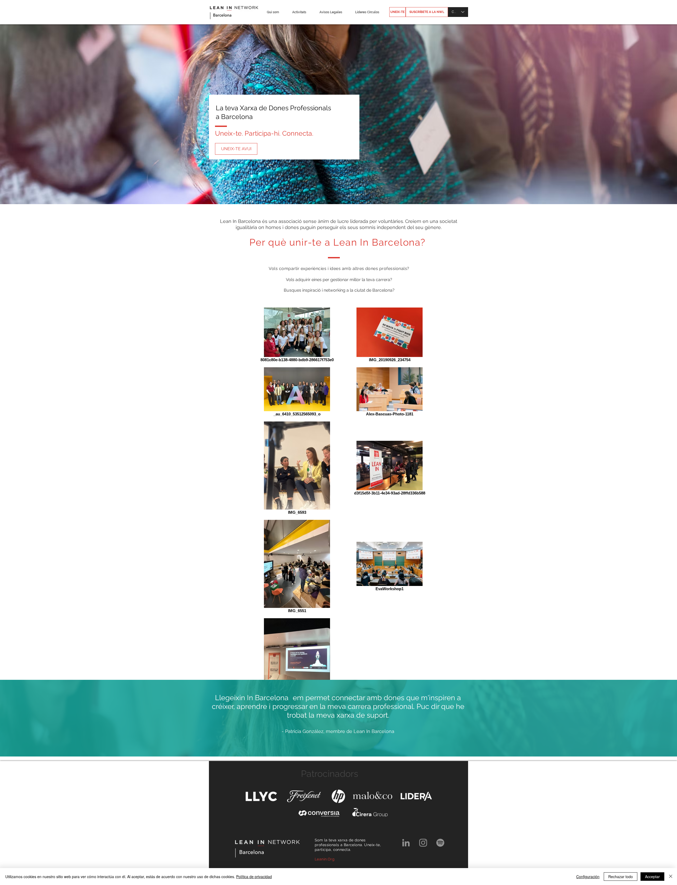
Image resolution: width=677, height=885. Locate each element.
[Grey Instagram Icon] (423, 842)
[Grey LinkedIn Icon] (406, 842)
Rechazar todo (620, 876)
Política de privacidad (254, 876)
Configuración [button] (588, 876)
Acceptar (652, 876)
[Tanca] (670, 876)
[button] (275, 12)
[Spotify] (440, 842)
